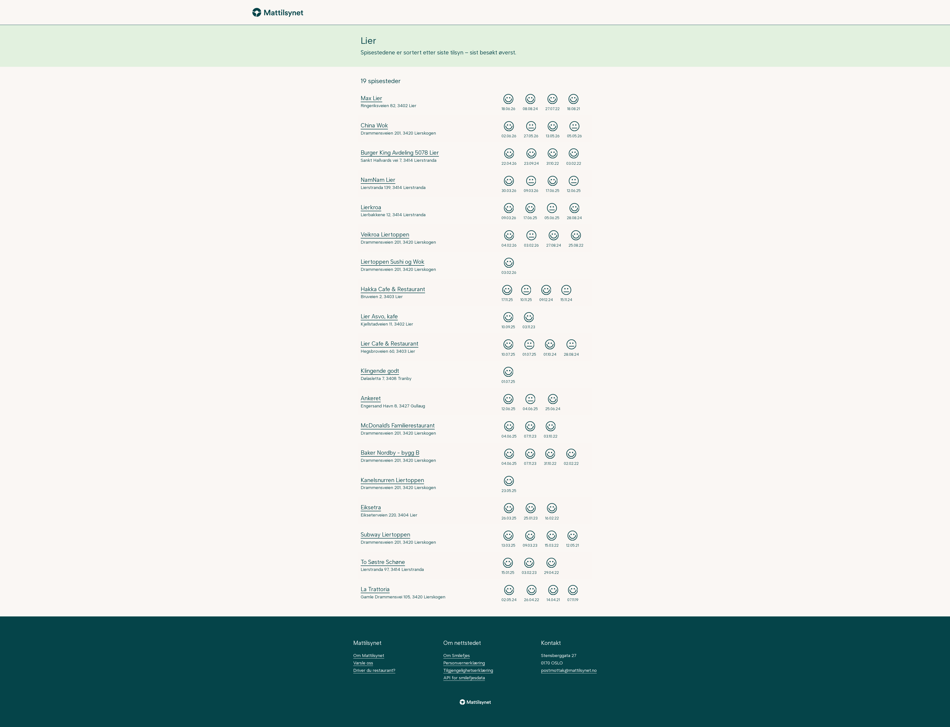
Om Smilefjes (456, 655)
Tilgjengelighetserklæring (468, 670)
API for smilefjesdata (464, 677)
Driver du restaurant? (374, 670)
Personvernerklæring (464, 662)
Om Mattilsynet (368, 655)
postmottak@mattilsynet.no (569, 670)
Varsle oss (363, 662)
